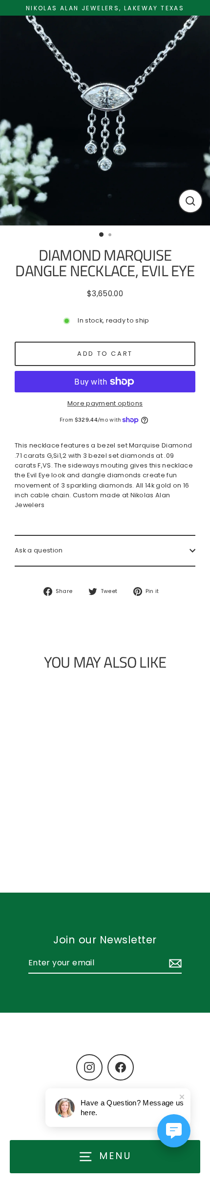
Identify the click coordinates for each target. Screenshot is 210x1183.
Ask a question (39, 550)
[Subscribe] (174, 963)
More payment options (105, 403)
